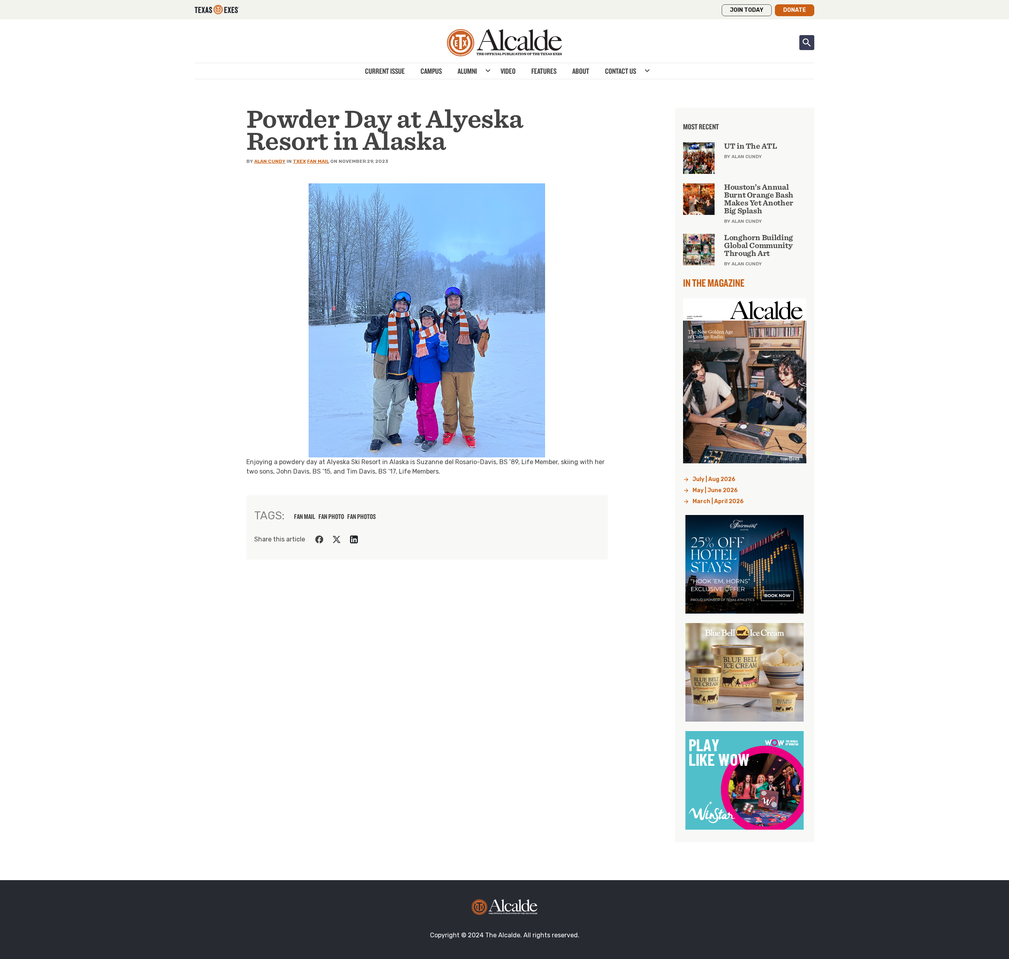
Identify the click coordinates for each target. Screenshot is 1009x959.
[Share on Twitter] (336, 539)
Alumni (467, 71)
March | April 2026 (718, 501)
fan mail (304, 516)
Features (544, 71)
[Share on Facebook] (319, 539)
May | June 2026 (715, 490)
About (580, 71)
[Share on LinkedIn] (354, 539)
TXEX (299, 161)
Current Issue (385, 71)
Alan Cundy (269, 161)
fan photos (361, 516)
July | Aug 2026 (714, 479)
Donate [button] (794, 10)
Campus (431, 71)
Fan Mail (318, 161)
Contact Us (620, 71)
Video (508, 71)
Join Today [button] (746, 10)
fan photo (331, 516)
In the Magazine (714, 282)
